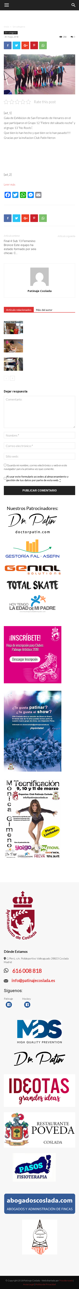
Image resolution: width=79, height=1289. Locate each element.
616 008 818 (26, 970)
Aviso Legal (28, 1284)
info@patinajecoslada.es (33, 980)
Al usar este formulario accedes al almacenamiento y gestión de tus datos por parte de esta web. (37, 478)
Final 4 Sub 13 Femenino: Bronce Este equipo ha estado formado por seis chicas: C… (20, 247)
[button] (73, 5)
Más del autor (44, 309)
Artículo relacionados (18, 309)
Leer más (9, 184)
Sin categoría (19, 26)
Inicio (6, 26)
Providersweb (66, 1280)
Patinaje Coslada (40, 291)
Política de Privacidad (45, 1284)
